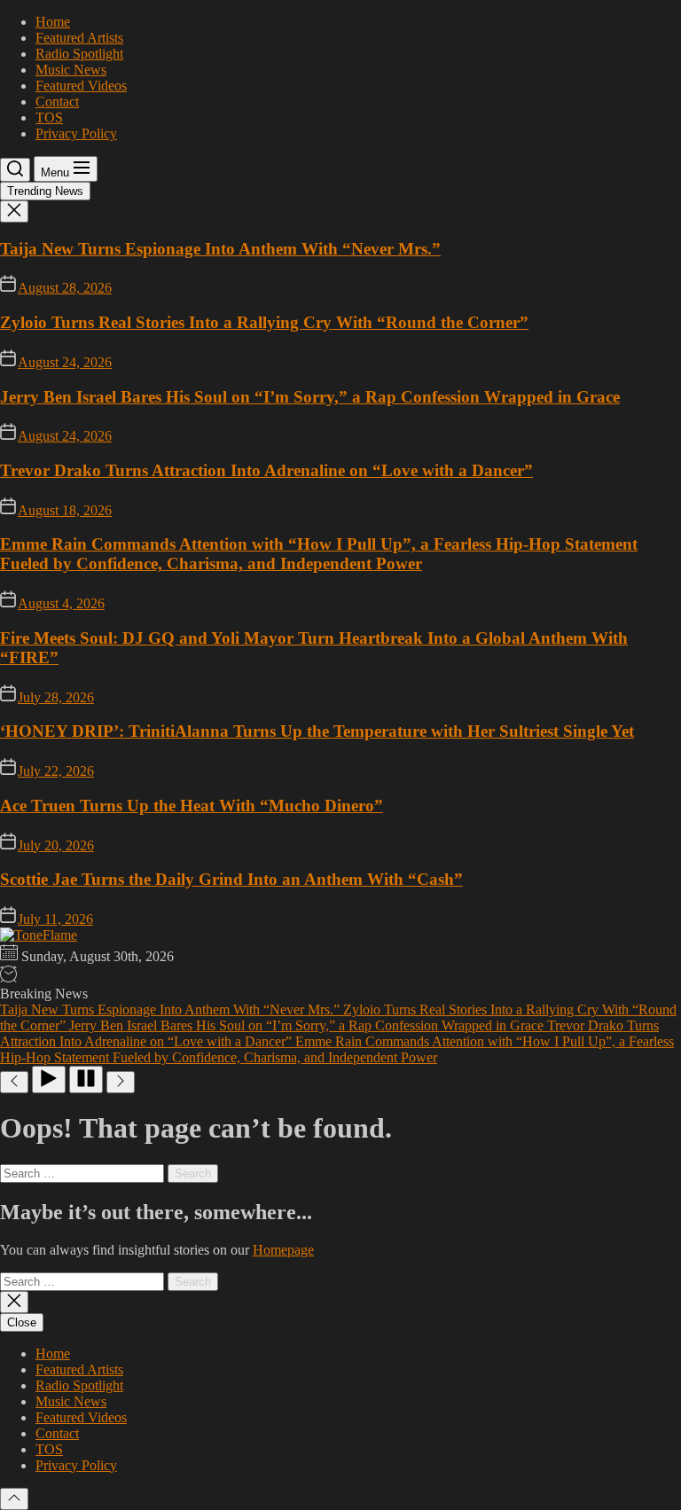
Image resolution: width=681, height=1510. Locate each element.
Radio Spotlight (79, 53)
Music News (70, 69)
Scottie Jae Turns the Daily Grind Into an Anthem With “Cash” (231, 879)
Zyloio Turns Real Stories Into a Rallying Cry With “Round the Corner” (264, 322)
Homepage (283, 1249)
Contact (57, 101)
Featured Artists (79, 37)
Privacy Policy (76, 133)
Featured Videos (81, 85)
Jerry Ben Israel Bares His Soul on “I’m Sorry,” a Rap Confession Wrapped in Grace (310, 396)
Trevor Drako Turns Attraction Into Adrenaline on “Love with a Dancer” (266, 470)
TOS (49, 117)
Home (52, 21)
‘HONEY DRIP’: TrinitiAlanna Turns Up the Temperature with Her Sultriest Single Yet (317, 731)
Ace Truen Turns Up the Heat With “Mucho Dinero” (191, 805)
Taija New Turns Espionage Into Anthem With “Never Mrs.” (220, 248)
